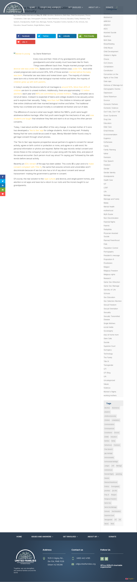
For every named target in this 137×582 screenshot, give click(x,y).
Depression (108, 93)
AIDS (106, 29)
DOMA (106, 437)
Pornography (109, 252)
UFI (105, 369)
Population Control (59, 22)
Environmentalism (110, 134)
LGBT (106, 188)
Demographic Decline (39, 19)
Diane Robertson (53, 19)
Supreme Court (109, 346)
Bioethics (107, 36)
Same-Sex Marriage (111, 286)
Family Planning (110, 150)
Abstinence (58, 15)
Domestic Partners (111, 104)
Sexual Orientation (111, 309)
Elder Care (108, 127)
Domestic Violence (111, 108)
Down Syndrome (110, 115)
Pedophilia (108, 229)
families (106, 441)
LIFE (113, 466)
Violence (107, 388)
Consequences (109, 428)
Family (76, 19)
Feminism (83, 19)
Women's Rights (110, 392)
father (106, 153)
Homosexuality (109, 457)
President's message (112, 255)
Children (107, 420)
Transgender (108, 365)
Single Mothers (39, 25)
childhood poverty (110, 416)
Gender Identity (109, 172)
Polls (105, 244)
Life (105, 191)
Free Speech (109, 161)
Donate (109, 7)
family (113, 441)
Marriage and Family (111, 199)
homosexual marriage (111, 461)
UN (105, 376)
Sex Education (109, 297)
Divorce (63, 19)
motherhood (108, 210)
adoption (107, 25)
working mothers (110, 395)
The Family (108, 357)
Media (106, 203)
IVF (105, 184)
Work (112, 523)
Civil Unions (108, 63)
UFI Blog (107, 373)
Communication (109, 424)
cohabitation (116, 420)
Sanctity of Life (72, 22)
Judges (106, 466)
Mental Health (109, 207)
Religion (107, 267)
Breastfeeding (109, 44)
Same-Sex (107, 503)
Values (47, 25)
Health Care (35, 22)
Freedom (107, 165)
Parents (49, 22)
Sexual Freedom (27, 25)
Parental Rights (109, 222)
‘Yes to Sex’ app (36, 130)
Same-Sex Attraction (112, 282)
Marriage (43, 22)
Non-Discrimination (111, 218)
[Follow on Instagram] (106, 559)
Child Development (77, 15)
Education (70, 19)
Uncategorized (109, 380)
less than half (53, 100)
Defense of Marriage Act (113, 85)
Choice (87, 15)
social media (108, 327)
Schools (81, 22)
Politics (106, 486)
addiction (107, 21)
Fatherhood (108, 445)
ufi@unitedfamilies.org (86, 564)
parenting (119, 474)
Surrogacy (108, 350)
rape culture (49, 179)
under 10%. (77, 69)
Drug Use (107, 119)
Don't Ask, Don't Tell (112, 112)
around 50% (67, 87)
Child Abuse (108, 48)
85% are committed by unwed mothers (53, 94)
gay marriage (108, 453)
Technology (108, 354)
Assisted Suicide (110, 32)
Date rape (27, 19)
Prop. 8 (106, 495)
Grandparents (25, 22)
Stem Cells (108, 338)
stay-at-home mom (111, 335)
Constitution (108, 70)
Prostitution (108, 263)
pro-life (114, 490)
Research (107, 278)
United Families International (26, 15)
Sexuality (107, 312)
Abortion (51, 15)
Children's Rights (110, 55)
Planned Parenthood (111, 240)
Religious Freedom (111, 271)
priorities (107, 490)
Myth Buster (108, 214)
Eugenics (107, 138)
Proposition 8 (109, 259)
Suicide (106, 342)
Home (32, 7)
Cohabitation (18, 19)
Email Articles (109, 131)
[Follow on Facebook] (102, 559)
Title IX (106, 361)
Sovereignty (108, 331)
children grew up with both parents (29, 82)
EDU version (30, 164)
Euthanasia (108, 142)
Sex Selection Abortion (113, 301)
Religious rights (109, 274)
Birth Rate (66, 15)
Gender (106, 169)
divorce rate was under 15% (26, 69)
